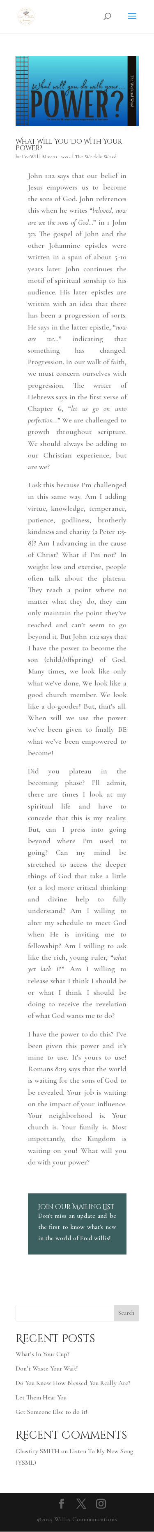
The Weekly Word (96, 157)
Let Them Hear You (41, 1397)
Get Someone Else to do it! (51, 1412)
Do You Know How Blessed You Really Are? (73, 1383)
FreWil (30, 157)
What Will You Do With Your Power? (69, 145)
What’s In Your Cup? (42, 1354)
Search (126, 1312)
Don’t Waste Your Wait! (47, 1368)
